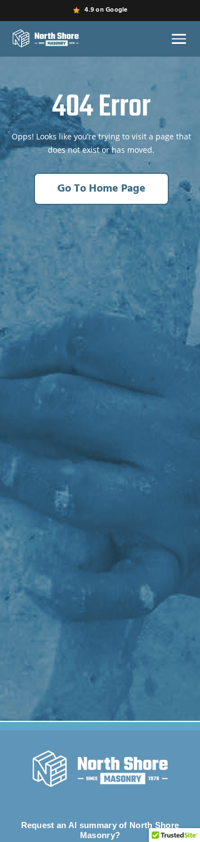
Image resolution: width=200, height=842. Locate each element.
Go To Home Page (101, 189)
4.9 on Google (105, 10)
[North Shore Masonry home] (45, 39)
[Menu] (179, 39)
